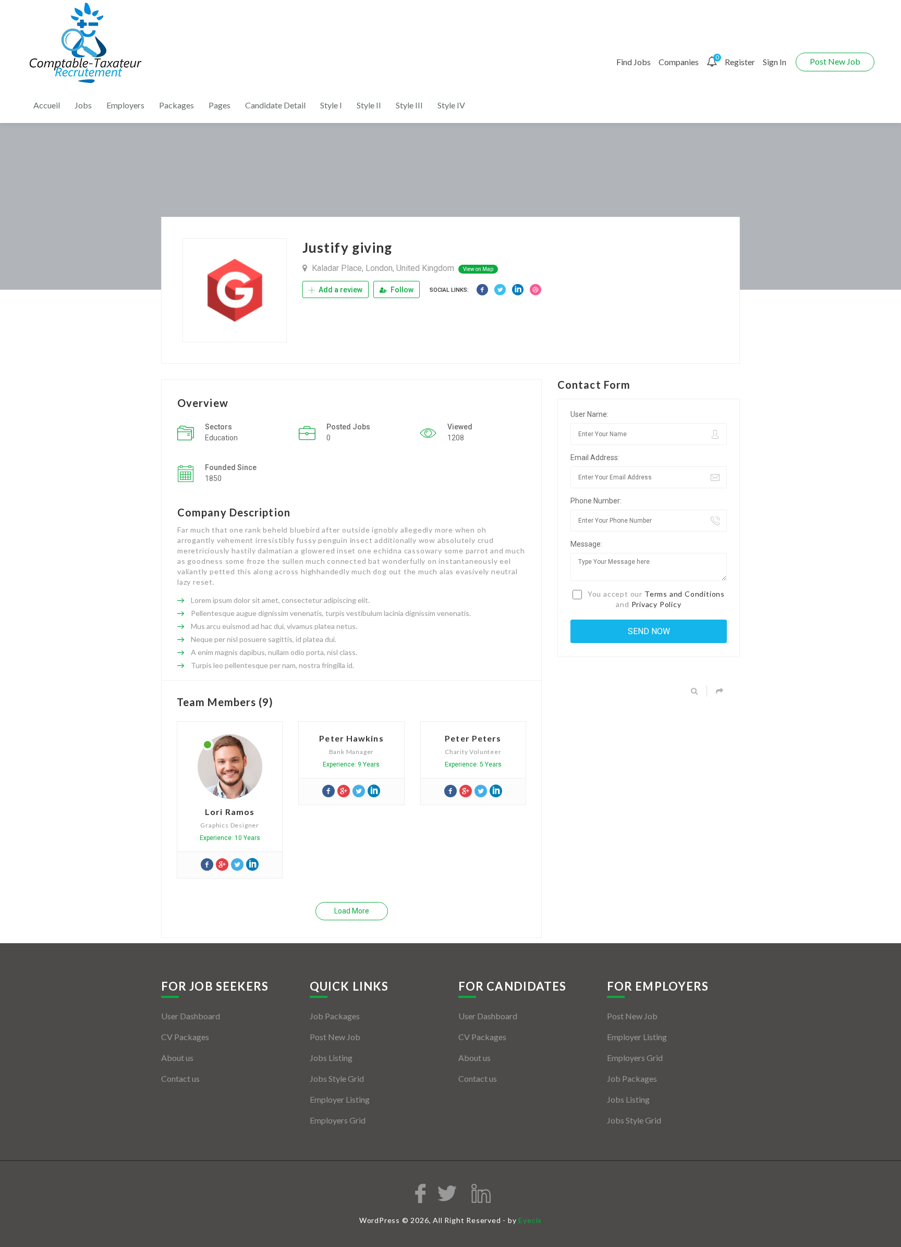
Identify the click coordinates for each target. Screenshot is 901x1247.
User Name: (589, 414)
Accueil (46, 105)
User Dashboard (190, 1016)
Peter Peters (473, 738)
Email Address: (594, 457)
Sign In (774, 62)
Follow (401, 290)
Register (740, 62)
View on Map (478, 269)
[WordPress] (87, 43)
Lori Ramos (229, 812)
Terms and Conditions (684, 593)
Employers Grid (338, 1120)
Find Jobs (633, 62)
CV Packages (185, 1037)
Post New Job (835, 61)
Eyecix (530, 1220)
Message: (586, 544)
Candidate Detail (275, 105)
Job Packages (335, 1016)
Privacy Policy (656, 604)
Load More (351, 911)
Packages (176, 105)
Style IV (451, 105)
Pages (219, 105)
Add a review (339, 290)
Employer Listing (340, 1099)
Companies (679, 62)
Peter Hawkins (351, 738)
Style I (331, 105)
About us (177, 1058)
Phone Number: (596, 501)
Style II (369, 105)
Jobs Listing (331, 1058)
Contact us (180, 1078)
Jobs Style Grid (337, 1078)
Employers (125, 105)
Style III (409, 105)
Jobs (83, 105)
